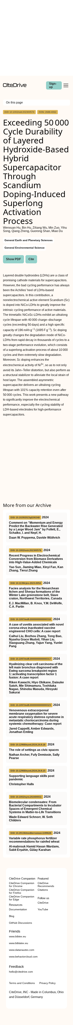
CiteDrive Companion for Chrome (21, 885)
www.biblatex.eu (18, 943)
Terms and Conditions (22, 983)
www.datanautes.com (21, 949)
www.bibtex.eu (17, 936)
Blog (11, 916)
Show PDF (13, 259)
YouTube (43, 909)
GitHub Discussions (20, 922)
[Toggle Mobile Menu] (66, 85)
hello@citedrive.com (21, 971)
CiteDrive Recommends (46, 885)
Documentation (18, 909)
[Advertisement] (36, 37)
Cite (31, 259)
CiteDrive (43, 902)
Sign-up (53, 85)
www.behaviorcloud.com (23, 956)
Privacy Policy (47, 983)
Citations (43, 889)
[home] (14, 86)
